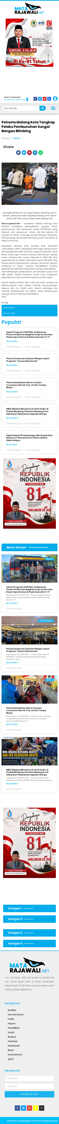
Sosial (11, 1032)
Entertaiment (15, 1054)
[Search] (42, 108)
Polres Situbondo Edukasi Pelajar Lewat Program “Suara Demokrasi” (27, 360)
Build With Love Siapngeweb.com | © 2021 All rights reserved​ (32, 1121)
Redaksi (12, 1010)
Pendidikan (14, 1028)
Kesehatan (14, 1045)
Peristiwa (12, 1041)
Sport (11, 1059)
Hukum (16, 138)
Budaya (12, 1036)
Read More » (12, 341)
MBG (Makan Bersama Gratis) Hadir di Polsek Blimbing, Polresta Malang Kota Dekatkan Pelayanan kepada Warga (27, 411)
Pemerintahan (16, 1014)
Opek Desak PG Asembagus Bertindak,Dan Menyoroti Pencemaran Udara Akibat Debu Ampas (29, 438)
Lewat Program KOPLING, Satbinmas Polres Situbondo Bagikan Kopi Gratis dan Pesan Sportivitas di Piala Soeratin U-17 (29, 335)
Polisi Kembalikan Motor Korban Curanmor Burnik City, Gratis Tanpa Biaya (26, 385)
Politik (11, 1019)
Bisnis (11, 1050)
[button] (12, 55)
